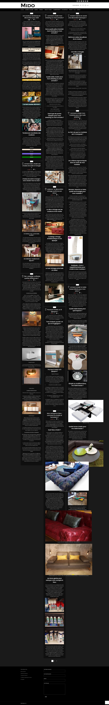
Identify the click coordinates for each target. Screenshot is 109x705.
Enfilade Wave (31, 388)
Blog (32, 13)
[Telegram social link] (87, 1)
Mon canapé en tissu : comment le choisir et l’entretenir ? (54, 415)
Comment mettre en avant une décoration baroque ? (77, 17)
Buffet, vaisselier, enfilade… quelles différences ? (31, 277)
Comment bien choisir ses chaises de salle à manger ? (31, 166)
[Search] (81, 5)
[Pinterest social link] (83, 1)
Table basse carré (86, 422)
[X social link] (79, 1)
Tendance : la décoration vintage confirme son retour (54, 191)
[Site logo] (28, 5)
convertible (49, 433)
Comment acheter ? (24, 675)
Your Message (46, 683)
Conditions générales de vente (26, 677)
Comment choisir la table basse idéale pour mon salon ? (77, 289)
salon (72, 296)
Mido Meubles (53, 424)
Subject (45, 678)
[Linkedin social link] (85, 1)
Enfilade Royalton (31, 362)
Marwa (31, 19)
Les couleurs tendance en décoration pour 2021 (31, 17)
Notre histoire (23, 671)
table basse (85, 294)
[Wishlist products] (83, 5)
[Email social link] (81, 1)
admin (54, 19)
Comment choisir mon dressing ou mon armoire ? (54, 17)
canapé (48, 219)
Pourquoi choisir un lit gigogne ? (54, 310)
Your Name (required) (47, 669)
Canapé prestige (52, 575)
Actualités (22, 679)
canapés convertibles (59, 328)
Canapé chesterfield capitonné (62, 541)
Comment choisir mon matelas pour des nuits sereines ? (77, 115)
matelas (71, 167)
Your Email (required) (47, 673)
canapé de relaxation (58, 432)
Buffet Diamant (31, 415)
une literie (83, 125)
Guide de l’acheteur (24, 673)
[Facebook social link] (77, 1)
